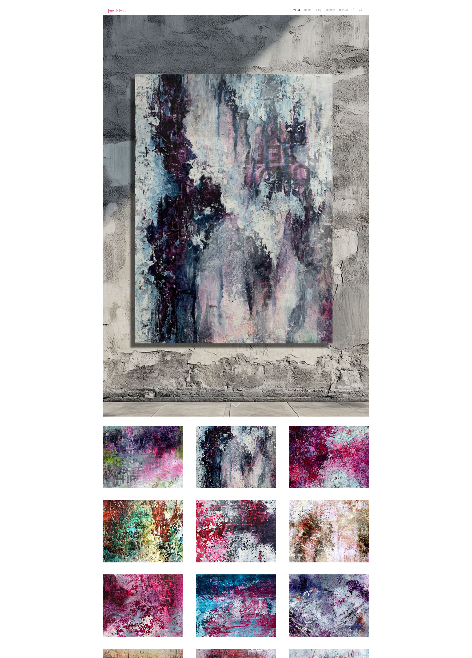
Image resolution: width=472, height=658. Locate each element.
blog (318, 9)
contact (330, 9)
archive (343, 9)
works (296, 9)
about (307, 9)
